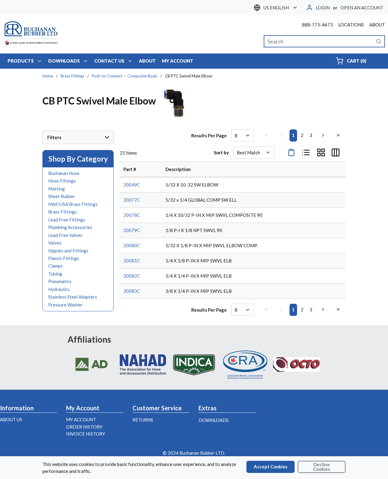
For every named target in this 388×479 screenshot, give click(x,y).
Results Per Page (209, 135)
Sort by (221, 152)
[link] (266, 135)
